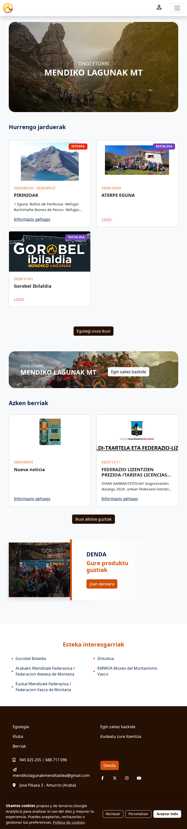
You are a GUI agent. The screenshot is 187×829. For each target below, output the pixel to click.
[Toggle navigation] (177, 8)
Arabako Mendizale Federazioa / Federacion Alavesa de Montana (45, 671)
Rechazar (113, 813)
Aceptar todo (167, 813)
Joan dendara (102, 584)
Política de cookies (68, 822)
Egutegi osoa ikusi (93, 331)
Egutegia (21, 726)
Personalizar (138, 813)
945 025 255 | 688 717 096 (43, 759)
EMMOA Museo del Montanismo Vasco (127, 671)
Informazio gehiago (32, 219)
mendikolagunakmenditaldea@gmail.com (51, 775)
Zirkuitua (105, 658)
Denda (109, 765)
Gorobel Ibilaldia (31, 658)
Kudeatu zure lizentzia (120, 736)
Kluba (18, 736)
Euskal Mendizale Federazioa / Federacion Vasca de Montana (43, 686)
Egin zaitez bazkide (128, 371)
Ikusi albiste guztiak (93, 519)
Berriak (19, 746)
